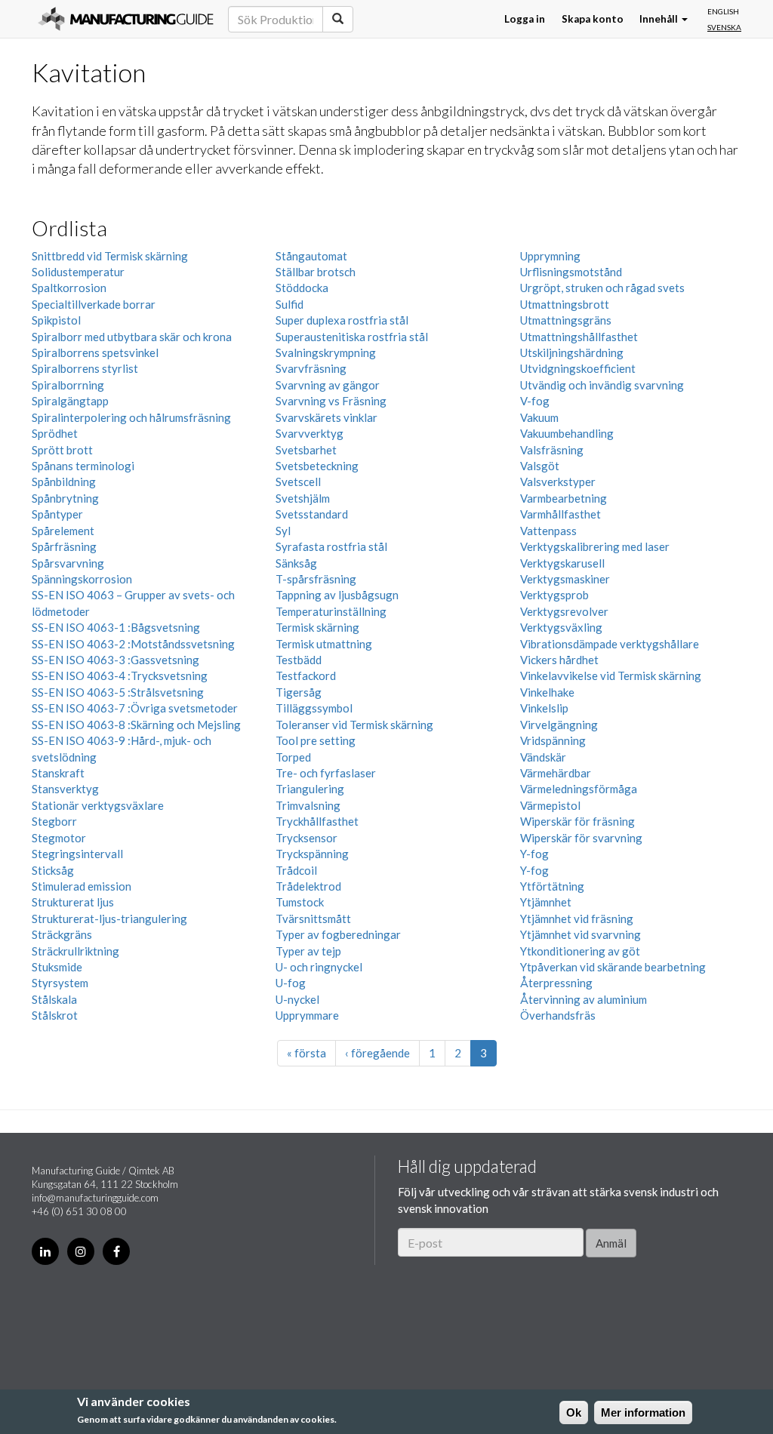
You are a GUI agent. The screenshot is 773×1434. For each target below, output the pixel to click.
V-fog (535, 401)
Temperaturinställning (331, 611)
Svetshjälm (303, 498)
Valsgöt (539, 465)
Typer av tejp (308, 951)
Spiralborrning (68, 385)
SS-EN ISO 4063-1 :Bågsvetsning (116, 627)
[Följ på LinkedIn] (45, 1251)
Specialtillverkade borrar (94, 304)
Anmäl (611, 1243)
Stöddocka (302, 287)
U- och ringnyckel (319, 967)
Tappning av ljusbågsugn (337, 595)
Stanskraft (58, 773)
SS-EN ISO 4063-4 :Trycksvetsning (120, 675)
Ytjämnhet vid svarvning (580, 934)
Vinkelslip (544, 708)
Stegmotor (59, 838)
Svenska (724, 27)
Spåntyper (57, 514)
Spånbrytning (65, 498)
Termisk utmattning (324, 644)
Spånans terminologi (83, 465)
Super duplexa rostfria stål (342, 320)
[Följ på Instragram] (80, 1251)
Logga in (524, 19)
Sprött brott (62, 450)
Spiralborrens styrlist (85, 368)
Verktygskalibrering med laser (595, 546)
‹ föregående (377, 1053)
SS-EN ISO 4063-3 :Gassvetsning (115, 659)
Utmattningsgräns (565, 320)
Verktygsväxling (561, 627)
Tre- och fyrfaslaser (326, 773)
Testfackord (306, 675)
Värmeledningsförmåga (578, 788)
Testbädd (299, 659)
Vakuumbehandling (567, 433)
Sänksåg (296, 563)
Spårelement (63, 530)
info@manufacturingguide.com (95, 1198)
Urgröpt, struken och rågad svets (602, 287)
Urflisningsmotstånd (571, 271)
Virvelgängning (559, 724)
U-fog (291, 982)
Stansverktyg (65, 788)
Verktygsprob (554, 595)
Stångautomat (311, 256)
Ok (573, 1412)
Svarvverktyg (309, 433)
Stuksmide (57, 967)
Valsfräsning (552, 450)
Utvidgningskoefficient (578, 368)
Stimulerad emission (81, 886)
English (723, 11)
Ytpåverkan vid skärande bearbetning (613, 967)
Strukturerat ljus (73, 902)
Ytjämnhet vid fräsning (576, 918)
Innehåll (659, 19)
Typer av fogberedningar (338, 934)
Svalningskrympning (326, 352)
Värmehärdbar (555, 773)
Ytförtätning (552, 886)
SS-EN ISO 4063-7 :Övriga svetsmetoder (135, 708)
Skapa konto (593, 19)
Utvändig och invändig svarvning (602, 385)
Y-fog (534, 853)
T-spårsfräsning (316, 579)
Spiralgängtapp (70, 401)
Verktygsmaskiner (565, 579)
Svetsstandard (312, 514)
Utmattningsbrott (564, 304)
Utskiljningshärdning (572, 352)
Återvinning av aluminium (583, 999)
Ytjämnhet (545, 902)
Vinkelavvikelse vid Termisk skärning (610, 675)
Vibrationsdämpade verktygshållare (609, 644)
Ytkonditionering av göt (580, 951)
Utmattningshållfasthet (579, 336)
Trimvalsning (308, 805)
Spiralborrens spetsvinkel (95, 352)
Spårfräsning (64, 546)
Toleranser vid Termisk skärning (354, 724)
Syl (283, 530)
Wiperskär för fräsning (577, 821)
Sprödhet (55, 433)
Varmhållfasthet (560, 514)
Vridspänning (553, 740)
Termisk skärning (317, 627)
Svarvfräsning (311, 368)
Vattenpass (548, 530)
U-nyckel (297, 999)
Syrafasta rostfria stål (331, 546)
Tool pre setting (316, 740)
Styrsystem (60, 982)
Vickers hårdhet (559, 659)
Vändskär (543, 757)
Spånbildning (64, 481)
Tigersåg (299, 692)
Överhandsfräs (558, 1015)
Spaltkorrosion (69, 287)
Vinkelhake (547, 692)
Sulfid (289, 304)
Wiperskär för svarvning (581, 838)
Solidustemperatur (78, 271)
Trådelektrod (308, 886)
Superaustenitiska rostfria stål (352, 336)
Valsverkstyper (558, 481)
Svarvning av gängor (328, 385)
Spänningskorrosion (82, 579)
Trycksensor (306, 838)
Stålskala (54, 999)
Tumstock (300, 902)
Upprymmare (307, 1015)
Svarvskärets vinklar (326, 417)
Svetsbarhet (306, 450)
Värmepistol (550, 805)
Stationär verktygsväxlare (98, 805)
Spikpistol (56, 320)
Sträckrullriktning (75, 951)
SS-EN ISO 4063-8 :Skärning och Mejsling (136, 724)
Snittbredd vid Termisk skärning (110, 256)
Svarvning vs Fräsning (331, 401)
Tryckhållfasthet (317, 821)
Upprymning (550, 256)
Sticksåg (53, 870)
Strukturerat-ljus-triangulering (109, 918)
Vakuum (539, 417)
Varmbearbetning (563, 498)
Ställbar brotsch (316, 271)
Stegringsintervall (77, 853)
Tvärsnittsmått (313, 918)
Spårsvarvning (68, 563)
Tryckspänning (312, 853)
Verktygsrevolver (564, 611)
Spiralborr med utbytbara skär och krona (132, 336)
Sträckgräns (62, 934)
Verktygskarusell (562, 563)
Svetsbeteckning (317, 465)
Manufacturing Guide (126, 19)
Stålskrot (55, 1015)
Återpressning (556, 982)
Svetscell (298, 481)
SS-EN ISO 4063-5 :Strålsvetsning (118, 692)
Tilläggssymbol (314, 708)
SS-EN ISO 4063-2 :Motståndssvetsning (133, 644)
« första (306, 1053)
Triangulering (310, 788)
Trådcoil (296, 870)
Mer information (643, 1412)
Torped (293, 757)
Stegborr (54, 821)
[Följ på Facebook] (116, 1251)
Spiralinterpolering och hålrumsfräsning (131, 417)
